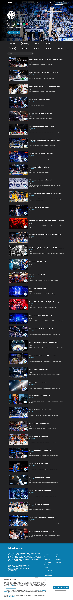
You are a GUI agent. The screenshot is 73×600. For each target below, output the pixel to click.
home (23, 2)
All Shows (46, 554)
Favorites (58, 562)
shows (31, 2)
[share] (8, 24)
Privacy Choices (48, 575)
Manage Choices (60, 590)
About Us (46, 556)
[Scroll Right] (68, 48)
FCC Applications (49, 573)
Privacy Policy (48, 565)
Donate (46, 567)
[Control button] (45, 580)
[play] (25, 65)
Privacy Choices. (11, 588)
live (38, 2)
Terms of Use (47, 562)
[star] (13, 24)
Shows (57, 556)
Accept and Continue (61, 587)
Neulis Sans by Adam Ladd (16, 566)
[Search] (50, 3)
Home (57, 554)
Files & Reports (48, 570)
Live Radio (58, 559)
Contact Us (47, 559)
